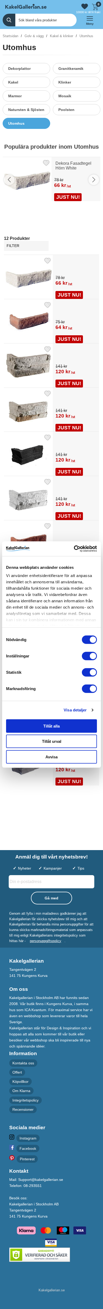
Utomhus (86, 36)
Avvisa (51, 756)
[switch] (89, 656)
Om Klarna (21, 1091)
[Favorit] (46, 162)
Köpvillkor (20, 1081)
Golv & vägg (34, 36)
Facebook (28, 1148)
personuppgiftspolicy (45, 941)
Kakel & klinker (61, 36)
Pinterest (27, 1159)
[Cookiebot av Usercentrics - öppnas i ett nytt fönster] (74, 548)
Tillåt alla (51, 726)
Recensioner (23, 1109)
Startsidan (10, 36)
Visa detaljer (75, 710)
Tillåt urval (51, 741)
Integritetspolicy (25, 1100)
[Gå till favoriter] (84, 6)
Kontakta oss (23, 1063)
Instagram (28, 1138)
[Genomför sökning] (9, 20)
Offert (17, 1072)
